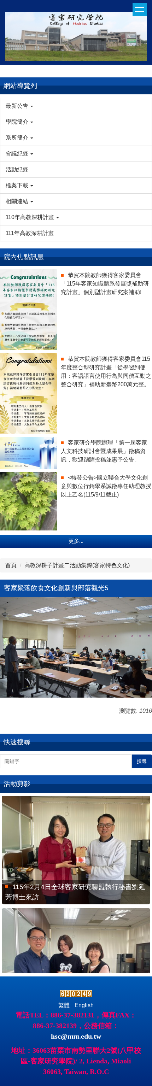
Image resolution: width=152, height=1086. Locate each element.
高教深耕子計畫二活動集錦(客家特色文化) (77, 565)
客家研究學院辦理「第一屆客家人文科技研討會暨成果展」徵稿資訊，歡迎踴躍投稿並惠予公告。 (104, 451)
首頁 (11, 565)
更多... (76, 541)
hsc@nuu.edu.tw (76, 1036)
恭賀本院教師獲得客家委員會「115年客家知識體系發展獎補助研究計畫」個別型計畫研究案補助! (105, 283)
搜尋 (142, 761)
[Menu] (140, 9)
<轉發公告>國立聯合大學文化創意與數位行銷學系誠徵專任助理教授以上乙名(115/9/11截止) (106, 486)
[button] (76, 106)
